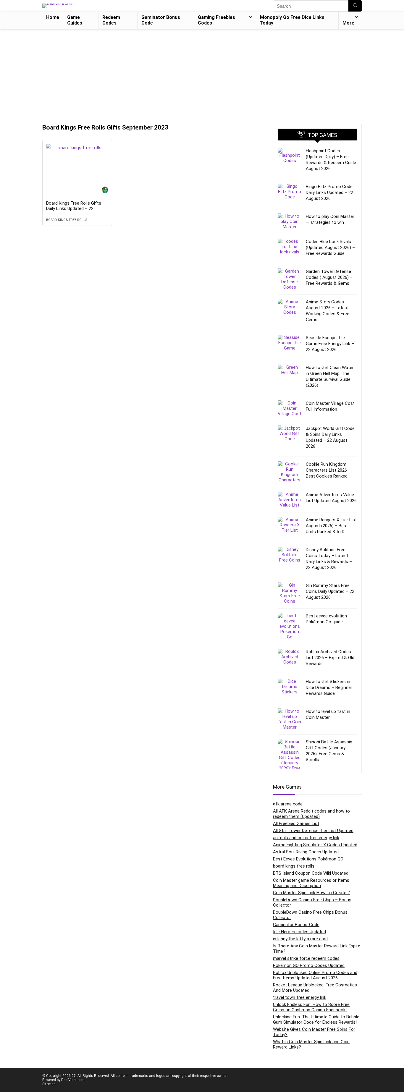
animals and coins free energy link (306, 837)
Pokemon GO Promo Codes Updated (309, 965)
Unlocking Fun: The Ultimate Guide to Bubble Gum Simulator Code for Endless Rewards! (316, 1019)
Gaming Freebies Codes (216, 20)
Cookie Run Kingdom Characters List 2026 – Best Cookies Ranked (328, 470)
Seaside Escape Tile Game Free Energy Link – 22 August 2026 (330, 343)
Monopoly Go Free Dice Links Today (292, 20)
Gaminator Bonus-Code (296, 924)
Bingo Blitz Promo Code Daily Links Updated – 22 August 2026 (329, 192)
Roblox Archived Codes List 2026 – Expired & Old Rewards (330, 657)
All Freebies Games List (296, 823)
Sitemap (48, 1084)
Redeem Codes (111, 20)
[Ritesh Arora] (105, 190)
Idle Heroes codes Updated (299, 931)
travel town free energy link (299, 997)
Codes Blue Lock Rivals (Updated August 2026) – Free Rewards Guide (330, 247)
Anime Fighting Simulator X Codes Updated (315, 844)
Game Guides (74, 20)
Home (52, 17)
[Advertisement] (202, 73)
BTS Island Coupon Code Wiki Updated (310, 873)
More (348, 23)
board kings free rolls (293, 866)
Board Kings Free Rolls (67, 220)
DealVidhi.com (73, 1080)
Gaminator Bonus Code (160, 20)
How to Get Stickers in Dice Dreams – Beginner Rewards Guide (329, 687)
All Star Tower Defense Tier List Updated (313, 830)
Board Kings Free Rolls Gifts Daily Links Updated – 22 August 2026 (73, 208)
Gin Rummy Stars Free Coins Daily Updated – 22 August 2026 (330, 591)
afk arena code (288, 804)
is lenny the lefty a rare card (300, 938)
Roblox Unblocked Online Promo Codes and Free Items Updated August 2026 (315, 975)
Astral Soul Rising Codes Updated (306, 852)
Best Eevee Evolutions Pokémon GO (308, 859)
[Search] (355, 6)
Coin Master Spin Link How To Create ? (311, 892)
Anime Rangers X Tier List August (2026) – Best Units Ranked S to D (331, 525)
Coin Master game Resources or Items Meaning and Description (311, 883)
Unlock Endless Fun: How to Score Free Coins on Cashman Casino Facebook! (311, 1007)
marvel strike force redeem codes (306, 958)
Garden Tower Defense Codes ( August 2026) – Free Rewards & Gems (329, 277)
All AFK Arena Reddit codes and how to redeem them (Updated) (311, 813)
